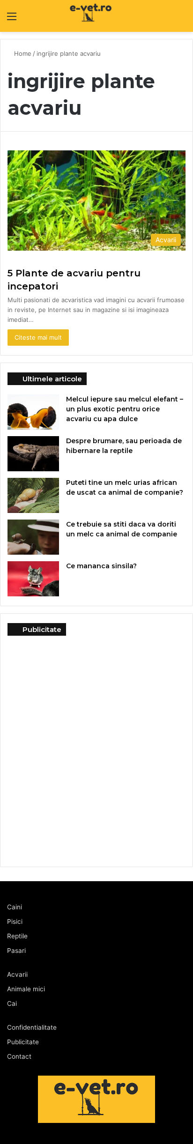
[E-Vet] (71, 16)
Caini (14, 907)
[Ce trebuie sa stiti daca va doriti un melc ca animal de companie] (33, 537)
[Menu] (11, 19)
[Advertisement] (96, 746)
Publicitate (23, 1042)
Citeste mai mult (38, 337)
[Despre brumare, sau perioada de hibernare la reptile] (33, 453)
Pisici (14, 921)
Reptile (17, 936)
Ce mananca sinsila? (101, 566)
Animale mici (26, 989)
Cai (12, 1003)
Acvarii (17, 974)
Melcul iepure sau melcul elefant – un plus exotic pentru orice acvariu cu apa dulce (124, 409)
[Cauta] (181, 19)
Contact (19, 1056)
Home (22, 53)
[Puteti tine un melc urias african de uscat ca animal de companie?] (33, 495)
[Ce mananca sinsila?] (33, 578)
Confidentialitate (32, 1027)
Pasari (16, 950)
